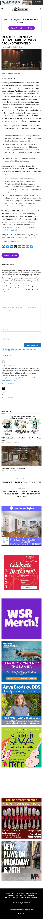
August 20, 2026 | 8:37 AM (11, 471)
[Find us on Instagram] (23, 914)
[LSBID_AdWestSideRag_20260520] (22, 747)
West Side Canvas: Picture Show (13, 468)
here (6, 292)
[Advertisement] (21, 782)
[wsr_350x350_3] (21, 572)
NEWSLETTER (31, 893)
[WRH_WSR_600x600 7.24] (22, 526)
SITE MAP (34, 897)
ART (22, 47)
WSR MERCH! (12, 895)
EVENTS (31, 895)
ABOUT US (9, 893)
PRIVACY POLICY (11, 897)
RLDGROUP (26, 903)
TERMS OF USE (24, 897)
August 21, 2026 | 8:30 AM (11, 443)
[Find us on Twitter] (21, 914)
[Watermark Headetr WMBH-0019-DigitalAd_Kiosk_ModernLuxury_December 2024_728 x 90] (21, 2)
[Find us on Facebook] (18, 914)
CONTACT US (19, 893)
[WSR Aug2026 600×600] (22, 661)
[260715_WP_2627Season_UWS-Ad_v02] (22, 861)
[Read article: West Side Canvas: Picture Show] (22, 456)
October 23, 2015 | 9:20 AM (10, 47)
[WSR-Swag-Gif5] (22, 618)
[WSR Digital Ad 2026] (22, 818)
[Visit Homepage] (21, 9)
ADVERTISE (22, 895)
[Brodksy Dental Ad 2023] (22, 704)
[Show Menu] (2, 9)
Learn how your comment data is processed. (19, 350)
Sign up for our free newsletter (21, 28)
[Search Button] (41, 9)
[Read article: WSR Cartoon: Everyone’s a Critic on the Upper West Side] (22, 426)
